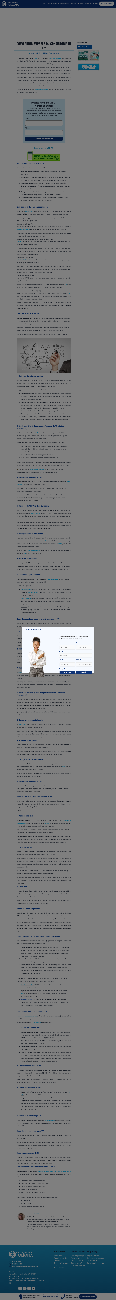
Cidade (61, 660)
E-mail (61, 652)
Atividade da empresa (82, 660)
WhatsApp (67, 672)
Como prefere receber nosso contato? (69, 669)
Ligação (84, 672)
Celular (78, 643)
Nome (61, 643)
